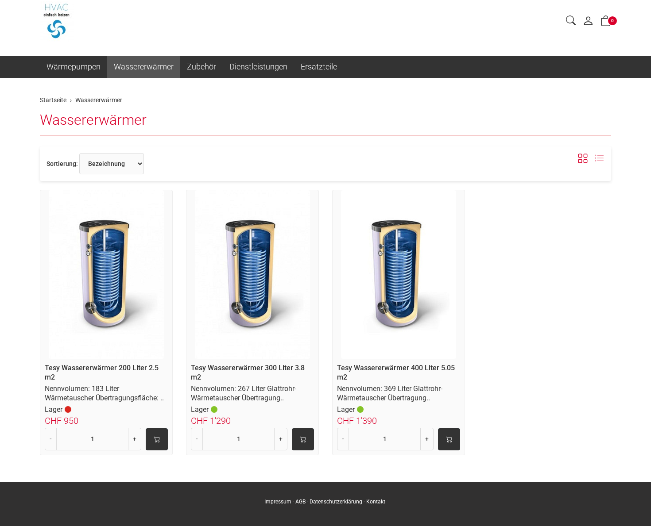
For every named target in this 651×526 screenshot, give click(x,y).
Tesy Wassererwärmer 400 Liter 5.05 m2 (396, 372)
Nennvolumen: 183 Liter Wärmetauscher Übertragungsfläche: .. (104, 393)
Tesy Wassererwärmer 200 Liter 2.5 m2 (102, 372)
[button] (571, 21)
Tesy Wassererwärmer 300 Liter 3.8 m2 (248, 372)
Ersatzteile (319, 66)
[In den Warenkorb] (157, 439)
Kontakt (375, 502)
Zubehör (201, 66)
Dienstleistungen (258, 66)
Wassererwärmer (144, 66)
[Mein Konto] (588, 21)
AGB (300, 502)
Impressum (277, 502)
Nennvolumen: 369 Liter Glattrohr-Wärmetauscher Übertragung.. (389, 393)
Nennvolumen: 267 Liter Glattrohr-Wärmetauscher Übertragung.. (243, 393)
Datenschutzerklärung (336, 502)
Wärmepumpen (73, 66)
